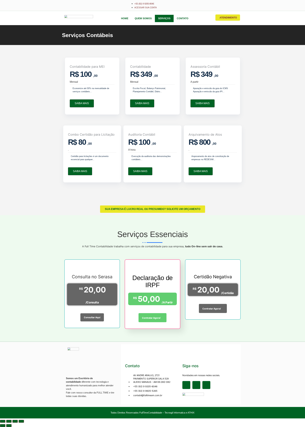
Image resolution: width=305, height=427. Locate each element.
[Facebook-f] (186, 385)
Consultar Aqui (92, 317)
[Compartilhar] (15, 421)
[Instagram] (196, 385)
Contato (182, 18)
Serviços (164, 18)
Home (124, 18)
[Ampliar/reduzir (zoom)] (2, 421)
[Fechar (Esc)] (21, 421)
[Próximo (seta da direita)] (9, 425)
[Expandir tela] (9, 421)
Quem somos (143, 18)
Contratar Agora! (151, 317)
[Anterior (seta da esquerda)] (2, 425)
